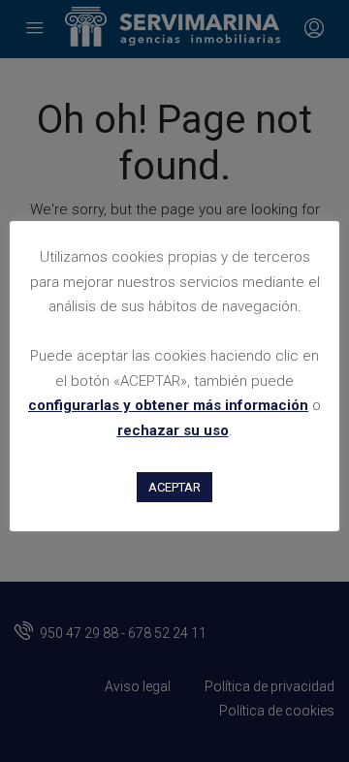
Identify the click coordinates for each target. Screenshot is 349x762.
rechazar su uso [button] (173, 430)
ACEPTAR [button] (174, 487)
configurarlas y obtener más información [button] (168, 405)
